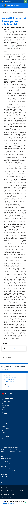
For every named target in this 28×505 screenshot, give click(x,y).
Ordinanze (4, 443)
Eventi (3, 432)
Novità (5, 423)
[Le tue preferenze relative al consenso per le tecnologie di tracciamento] (25, 502)
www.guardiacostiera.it (13, 242)
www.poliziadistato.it (11, 47)
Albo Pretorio (4, 439)
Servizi (6, 413)
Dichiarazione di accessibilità (7, 497)
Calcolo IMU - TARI (6, 418)
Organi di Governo (6, 401)
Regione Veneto (7, 1)
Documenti (6, 436)
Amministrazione (8, 398)
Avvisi (3, 430)
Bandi (3, 441)
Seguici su (4, 474)
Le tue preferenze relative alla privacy (14, 501)
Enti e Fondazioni (5, 405)
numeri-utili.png (10, 348)
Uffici (3, 403)
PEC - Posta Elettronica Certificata (9, 471)
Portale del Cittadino (6, 469)
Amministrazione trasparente (9, 448)
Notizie (3, 426)
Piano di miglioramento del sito (7, 494)
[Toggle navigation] (2, 5)
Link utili (3, 466)
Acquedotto (4, 420)
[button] (18, 1)
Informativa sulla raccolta (8, 503)
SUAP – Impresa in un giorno (8, 416)
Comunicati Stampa (6, 428)
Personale (4, 409)
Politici (3, 407)
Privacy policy (4, 487)
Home (3, 11)
